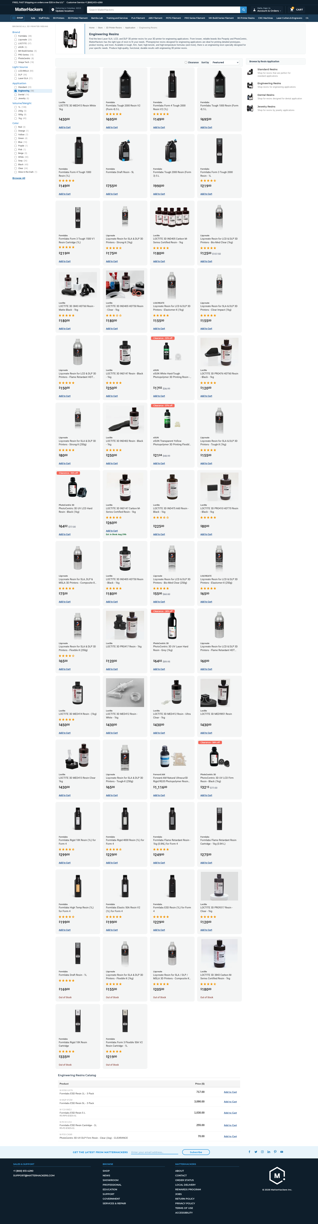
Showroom (110, 1180)
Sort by (205, 62)
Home (92, 28)
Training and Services (117, 18)
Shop (106, 1170)
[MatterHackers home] (29, 10)
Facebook (249, 1152)
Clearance (193, 62)
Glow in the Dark (27, 172)
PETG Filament (173, 18)
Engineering (26, 90)
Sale (33, 18)
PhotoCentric (26, 58)
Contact (181, 1175)
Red (22, 127)
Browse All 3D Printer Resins (30, 26)
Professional (112, 1184)
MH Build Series (27, 51)
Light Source (20, 67)
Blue (22, 142)
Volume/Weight (21, 103)
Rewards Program (188, 1189)
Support (108, 1194)
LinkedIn (269, 1152)
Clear (23, 168)
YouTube (282, 1152)
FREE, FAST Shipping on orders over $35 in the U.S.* (38, 2)
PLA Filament (138, 18)
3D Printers (58, 18)
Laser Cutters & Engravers (289, 18)
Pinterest (275, 1152)
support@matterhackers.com (33, 1175)
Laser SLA (25, 78)
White (23, 157)
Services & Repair (114, 1203)
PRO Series (26, 54)
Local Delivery (185, 1184)
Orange (23, 131)
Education (110, 1189)
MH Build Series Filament (221, 18)
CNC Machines (265, 18)
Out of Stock (65, 997)
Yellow (23, 134)
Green (22, 138)
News (106, 1175)
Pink (22, 149)
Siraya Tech (26, 62)
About (179, 1170)
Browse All (18, 178)
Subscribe (196, 1152)
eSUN (22, 47)
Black (23, 164)
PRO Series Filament (195, 18)
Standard (24, 87)
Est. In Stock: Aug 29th (116, 534)
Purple (23, 145)
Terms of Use (184, 1208)
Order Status (184, 1180)
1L (22, 107)
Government (111, 1198)
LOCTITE (24, 43)
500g (22, 114)
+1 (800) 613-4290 (94, 2)
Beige (22, 153)
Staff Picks (44, 18)
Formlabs (25, 36)
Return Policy (184, 1198)
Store (100, 28)
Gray (22, 160)
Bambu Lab (97, 18)
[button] (66, 9)
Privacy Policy (185, 1203)
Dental (23, 94)
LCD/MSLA (25, 71)
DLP (22, 74)
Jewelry (23, 98)
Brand (16, 32)
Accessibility (184, 1212)
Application (130, 28)
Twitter (256, 1152)
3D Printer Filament (78, 18)
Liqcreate (25, 39)
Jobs (178, 1194)
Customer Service (75, 2)
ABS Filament (155, 18)
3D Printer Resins (246, 18)
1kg (22, 118)
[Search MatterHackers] (243, 9)
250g (22, 111)
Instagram (262, 1152)
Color (15, 123)
